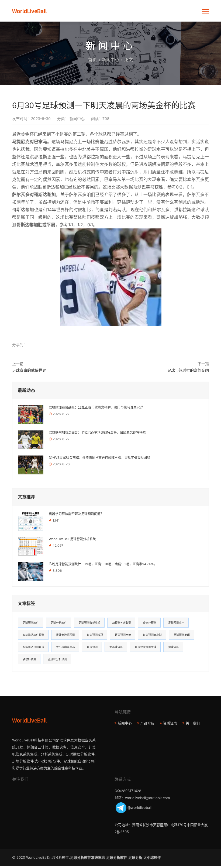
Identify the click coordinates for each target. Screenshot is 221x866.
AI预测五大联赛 (121, 622)
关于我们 (193, 723)
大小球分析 (116, 647)
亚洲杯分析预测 (57, 659)
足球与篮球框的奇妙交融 (188, 370)
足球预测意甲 (176, 622)
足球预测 (92, 647)
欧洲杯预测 (149, 622)
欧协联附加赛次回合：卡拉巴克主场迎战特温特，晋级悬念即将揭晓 (97, 432)
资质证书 (170, 723)
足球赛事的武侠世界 (29, 370)
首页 (92, 59)
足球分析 (173, 647)
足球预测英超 (182, 634)
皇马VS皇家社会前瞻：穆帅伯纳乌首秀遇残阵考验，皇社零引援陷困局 (99, 458)
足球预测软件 (31, 622)
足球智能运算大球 (145, 647)
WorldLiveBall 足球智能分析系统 (72, 539)
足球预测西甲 (123, 634)
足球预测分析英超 (89, 622)
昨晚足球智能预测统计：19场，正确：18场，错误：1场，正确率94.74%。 (103, 564)
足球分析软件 (59, 622)
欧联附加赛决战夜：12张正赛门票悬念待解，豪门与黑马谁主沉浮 (96, 407)
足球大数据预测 (65, 634)
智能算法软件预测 (33, 634)
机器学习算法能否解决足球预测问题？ (76, 514)
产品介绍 (147, 723)
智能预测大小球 (152, 634)
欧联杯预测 (29, 659)
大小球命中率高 (65, 647)
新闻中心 (110, 59)
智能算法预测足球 (33, 647)
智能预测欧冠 (95, 634)
